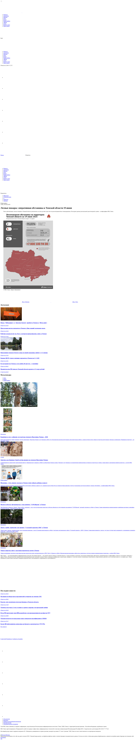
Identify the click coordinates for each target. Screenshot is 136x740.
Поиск (2, 155)
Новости (5, 14)
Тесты (4, 23)
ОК (1, 738)
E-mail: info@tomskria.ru (6, 639)
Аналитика (6, 16)
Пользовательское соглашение (10, 724)
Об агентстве (6, 719)
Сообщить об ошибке (17, 639)
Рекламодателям (7, 722)
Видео (4, 19)
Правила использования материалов (12, 721)
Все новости (4, 626)
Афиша (5, 22)
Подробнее (3, 737)
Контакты (5, 720)
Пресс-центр (6, 26)
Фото (4, 18)
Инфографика (6, 21)
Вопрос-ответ (6, 24)
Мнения (5, 17)
